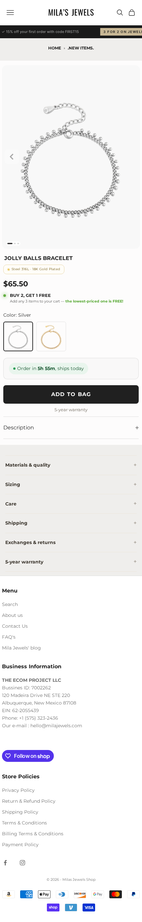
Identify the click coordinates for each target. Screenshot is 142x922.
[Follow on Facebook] (5, 862)
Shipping (16, 523)
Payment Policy (20, 845)
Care (11, 504)
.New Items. (81, 47)
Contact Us (15, 626)
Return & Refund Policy (28, 801)
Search (10, 604)
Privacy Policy (18, 790)
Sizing (12, 484)
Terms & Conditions (24, 823)
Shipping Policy (20, 812)
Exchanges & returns (30, 542)
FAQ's (9, 637)
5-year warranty (24, 562)
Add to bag (71, 394)
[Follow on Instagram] (22, 862)
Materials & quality (27, 465)
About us (12, 615)
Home (54, 47)
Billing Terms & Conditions (32, 834)
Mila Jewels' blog (21, 648)
